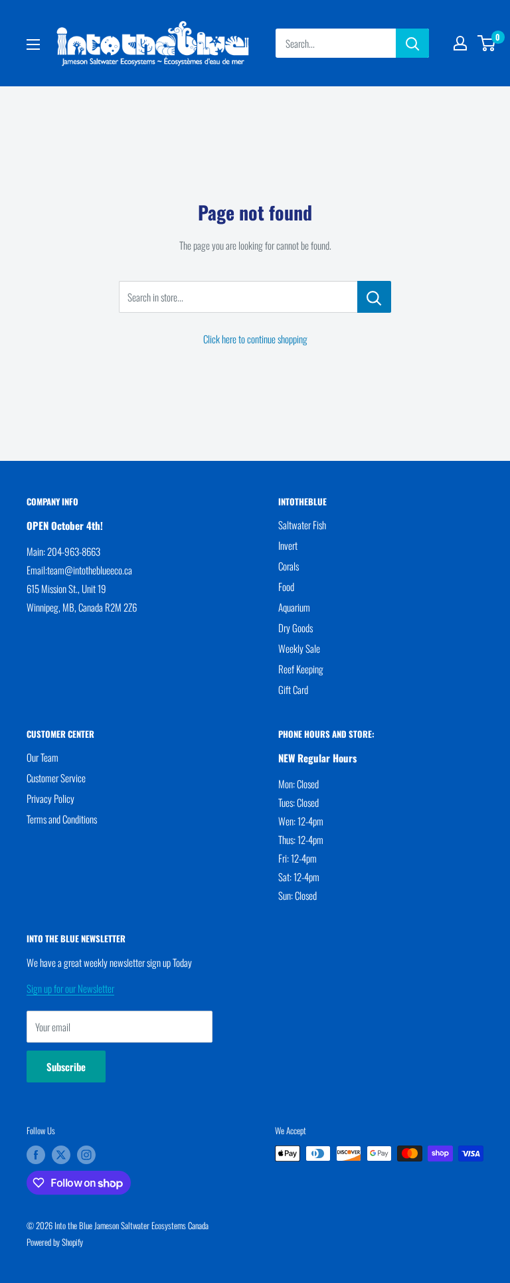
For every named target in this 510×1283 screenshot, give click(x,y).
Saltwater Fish (302, 524)
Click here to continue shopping (255, 338)
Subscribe (66, 1066)
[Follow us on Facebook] (36, 1155)
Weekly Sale (299, 648)
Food (286, 586)
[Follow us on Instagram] (86, 1155)
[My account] (460, 43)
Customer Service (56, 777)
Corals (288, 565)
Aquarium (294, 607)
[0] (487, 43)
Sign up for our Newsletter (70, 988)
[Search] (412, 43)
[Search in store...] (374, 297)
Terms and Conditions (62, 819)
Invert (288, 545)
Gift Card (293, 689)
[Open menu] (33, 44)
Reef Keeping (300, 668)
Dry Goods (295, 627)
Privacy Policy (50, 798)
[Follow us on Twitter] (61, 1155)
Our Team (42, 757)
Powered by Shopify (55, 1241)
